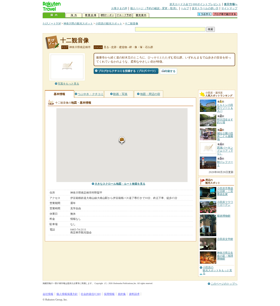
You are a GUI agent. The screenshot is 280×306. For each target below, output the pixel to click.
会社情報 (48, 294)
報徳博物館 (223, 215)
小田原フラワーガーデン (225, 203)
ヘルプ (185, 8)
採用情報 (109, 294)
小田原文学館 (225, 239)
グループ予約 (124, 15)
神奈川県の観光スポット (78, 23)
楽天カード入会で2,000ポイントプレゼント (195, 4)
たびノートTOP (52, 23)
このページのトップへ (224, 283)
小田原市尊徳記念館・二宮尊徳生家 (225, 191)
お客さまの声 (119, 8)
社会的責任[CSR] (91, 294)
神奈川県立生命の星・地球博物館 (225, 255)
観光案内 (141, 15)
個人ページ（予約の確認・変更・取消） (154, 8)
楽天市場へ (230, 4)
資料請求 (134, 294)
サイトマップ (229, 8)
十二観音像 (131, 23)
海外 (74, 15)
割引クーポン (107, 15)
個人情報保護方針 (67, 294)
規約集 (122, 294)
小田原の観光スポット (109, 23)
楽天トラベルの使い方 (205, 8)
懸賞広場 (90, 15)
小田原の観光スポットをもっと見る (217, 270)
